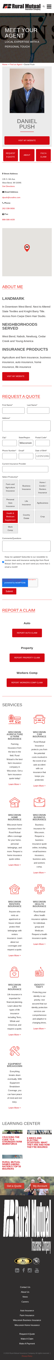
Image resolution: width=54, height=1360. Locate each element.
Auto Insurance (27, 1310)
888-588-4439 (8, 219)
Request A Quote (10, 155)
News (25, 1297)
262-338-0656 (8, 208)
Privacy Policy (27, 1356)
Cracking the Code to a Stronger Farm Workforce (12, 1140)
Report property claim (27, 658)
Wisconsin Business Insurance (27, 1320)
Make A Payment (27, 1343)
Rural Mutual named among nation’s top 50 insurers (11, 1165)
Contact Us (25, 1287)
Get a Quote (14, 1185)
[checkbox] (26, 506)
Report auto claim (27, 633)
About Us (25, 1292)
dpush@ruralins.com (11, 197)
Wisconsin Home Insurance (27, 1325)
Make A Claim (27, 1339)
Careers (25, 1302)
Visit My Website (27, 140)
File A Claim (43, 155)
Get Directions (8, 186)
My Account (40, 1185)
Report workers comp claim (27, 682)
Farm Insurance (27, 1315)
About (27, 155)
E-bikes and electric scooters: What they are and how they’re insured (38, 1142)
